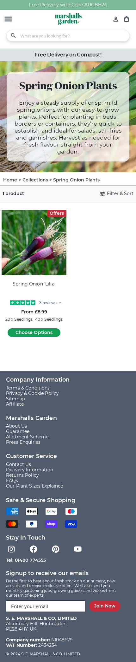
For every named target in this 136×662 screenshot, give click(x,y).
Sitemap (15, 399)
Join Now (104, 606)
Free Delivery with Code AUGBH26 (68, 5)
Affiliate (15, 404)
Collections (35, 180)
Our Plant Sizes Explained (35, 486)
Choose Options (34, 332)
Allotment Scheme (27, 437)
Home (10, 180)
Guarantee (17, 431)
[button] (8, 20)
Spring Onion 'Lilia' (34, 284)
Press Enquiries (23, 442)
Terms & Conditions (28, 388)
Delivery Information (29, 470)
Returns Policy (22, 475)
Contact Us (18, 464)
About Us (16, 426)
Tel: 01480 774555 (26, 560)
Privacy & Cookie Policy (32, 393)
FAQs (12, 480)
